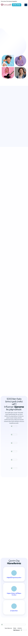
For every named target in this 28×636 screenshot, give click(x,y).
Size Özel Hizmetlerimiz (11, 48)
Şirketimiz (20, 628)
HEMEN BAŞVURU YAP (13, 386)
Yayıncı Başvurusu (8, 628)
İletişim (14, 628)
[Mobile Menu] (25, 5)
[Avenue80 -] (11, 4)
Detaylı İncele (13, 315)
